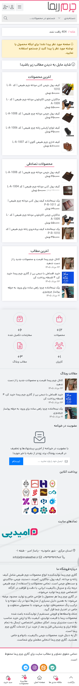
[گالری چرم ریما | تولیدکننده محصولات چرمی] (61, 7)
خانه (72, 32)
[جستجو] (5, 18)
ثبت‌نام (16, 461)
